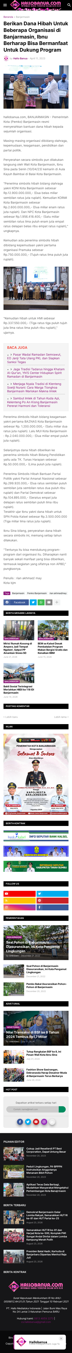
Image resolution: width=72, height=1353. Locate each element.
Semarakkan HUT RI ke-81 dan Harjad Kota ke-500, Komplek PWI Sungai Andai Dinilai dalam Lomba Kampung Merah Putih (46, 1234)
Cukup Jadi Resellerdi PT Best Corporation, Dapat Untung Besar (46, 1150)
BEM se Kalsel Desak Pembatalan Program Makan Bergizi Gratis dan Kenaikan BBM (53, 648)
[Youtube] (36, 1122)
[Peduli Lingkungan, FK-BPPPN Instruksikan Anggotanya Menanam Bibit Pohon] (13, 1172)
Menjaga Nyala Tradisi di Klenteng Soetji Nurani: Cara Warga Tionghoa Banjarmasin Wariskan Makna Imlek (34, 387)
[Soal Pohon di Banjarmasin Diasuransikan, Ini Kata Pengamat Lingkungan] (13, 971)
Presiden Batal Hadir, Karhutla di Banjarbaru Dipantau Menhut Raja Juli (46, 1254)
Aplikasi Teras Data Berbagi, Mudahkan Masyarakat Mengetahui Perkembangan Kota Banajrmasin (47, 1187)
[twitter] (53, 894)
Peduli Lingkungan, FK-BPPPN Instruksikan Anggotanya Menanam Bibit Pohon (44, 1169)
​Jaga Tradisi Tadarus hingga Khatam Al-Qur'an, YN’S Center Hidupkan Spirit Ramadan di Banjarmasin (36, 372)
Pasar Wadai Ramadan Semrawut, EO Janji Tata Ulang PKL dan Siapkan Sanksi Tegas (34, 358)
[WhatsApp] (41, 602)
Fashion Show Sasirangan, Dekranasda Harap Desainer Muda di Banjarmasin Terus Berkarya (46, 1072)
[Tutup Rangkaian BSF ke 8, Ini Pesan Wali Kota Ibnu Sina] (13, 1057)
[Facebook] (20, 1122)
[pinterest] (53, 901)
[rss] (19, 901)
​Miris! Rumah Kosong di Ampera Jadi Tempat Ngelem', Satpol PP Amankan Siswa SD (17, 648)
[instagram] (19, 907)
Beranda (8, 17)
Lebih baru (11, 716)
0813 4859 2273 (43, 1318)
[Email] (48, 602)
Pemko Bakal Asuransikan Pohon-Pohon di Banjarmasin (46, 985)
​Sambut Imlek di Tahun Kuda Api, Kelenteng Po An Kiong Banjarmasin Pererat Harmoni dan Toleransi (33, 402)
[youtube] (19, 894)
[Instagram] (44, 1122)
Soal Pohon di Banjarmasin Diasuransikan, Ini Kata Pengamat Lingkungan (46, 969)
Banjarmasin (23, 17)
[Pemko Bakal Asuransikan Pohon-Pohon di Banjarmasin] (13, 989)
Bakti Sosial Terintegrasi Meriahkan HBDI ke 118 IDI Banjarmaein (18, 689)
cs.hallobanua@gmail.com (36, 1321)
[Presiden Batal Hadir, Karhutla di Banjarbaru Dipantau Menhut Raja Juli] (13, 1256)
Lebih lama (60, 716)
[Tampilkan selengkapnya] (56, 602)
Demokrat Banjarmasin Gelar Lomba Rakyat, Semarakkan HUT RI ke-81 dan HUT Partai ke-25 (47, 1215)
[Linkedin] (52, 1122)
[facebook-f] (53, 907)
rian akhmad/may (58, 593)
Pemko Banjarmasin (37, 593)
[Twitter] (33, 602)
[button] (5, 5)
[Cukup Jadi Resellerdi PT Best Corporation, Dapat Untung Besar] (13, 1154)
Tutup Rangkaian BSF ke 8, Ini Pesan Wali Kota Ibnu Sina (43, 1053)
